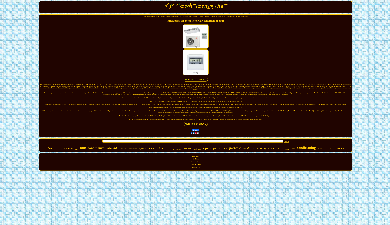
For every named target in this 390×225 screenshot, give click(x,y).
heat (50, 148)
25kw (166, 149)
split (214, 149)
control (68, 148)
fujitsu (207, 149)
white (293, 149)
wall (280, 148)
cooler (272, 148)
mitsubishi (112, 148)
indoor (220, 149)
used (225, 149)
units (60, 149)
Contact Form (195, 162)
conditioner (96, 148)
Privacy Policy (196, 164)
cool (56, 149)
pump (151, 148)
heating (172, 149)
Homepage (195, 156)
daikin (159, 148)
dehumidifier (178, 149)
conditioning (306, 148)
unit (83, 148)
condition (197, 149)
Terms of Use (195, 167)
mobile (247, 148)
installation (133, 149)
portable (235, 148)
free (254, 149)
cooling (261, 148)
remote (340, 148)
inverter (332, 149)
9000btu (287, 149)
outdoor (326, 149)
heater (76, 149)
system (142, 148)
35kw (320, 149)
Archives (196, 159)
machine (123, 149)
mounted (187, 148)
